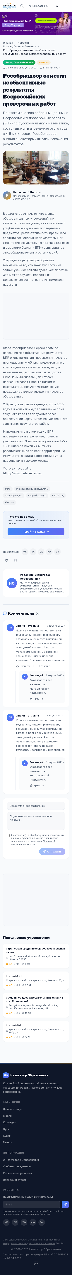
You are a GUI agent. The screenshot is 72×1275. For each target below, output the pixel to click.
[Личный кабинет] (56, 6)
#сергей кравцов (37, 495)
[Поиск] (22, 6)
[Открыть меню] (66, 6)
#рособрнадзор (13, 495)
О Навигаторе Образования (21, 1159)
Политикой (45, 1214)
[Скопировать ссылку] (57, 551)
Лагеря (7, 1142)
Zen (42, 1222)
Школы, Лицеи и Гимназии (19, 46)
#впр (7, 488)
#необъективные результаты (32, 488)
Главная (8, 42)
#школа (9, 502)
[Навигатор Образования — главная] (9, 6)
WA (49, 551)
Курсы (7, 1135)
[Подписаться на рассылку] (65, 1204)
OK (41, 551)
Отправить (54, 851)
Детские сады (12, 1109)
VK (25, 551)
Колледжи (9, 1122)
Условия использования (42, 1243)
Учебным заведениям (17, 1166)
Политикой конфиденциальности (33, 843)
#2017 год (58, 495)
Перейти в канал (34, 531)
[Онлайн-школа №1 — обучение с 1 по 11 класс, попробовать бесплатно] (36, 23)
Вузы (6, 1129)
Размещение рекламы (17, 1173)
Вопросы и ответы (15, 1179)
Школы (7, 1115)
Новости (23, 42)
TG (33, 551)
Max (32, 1222)
